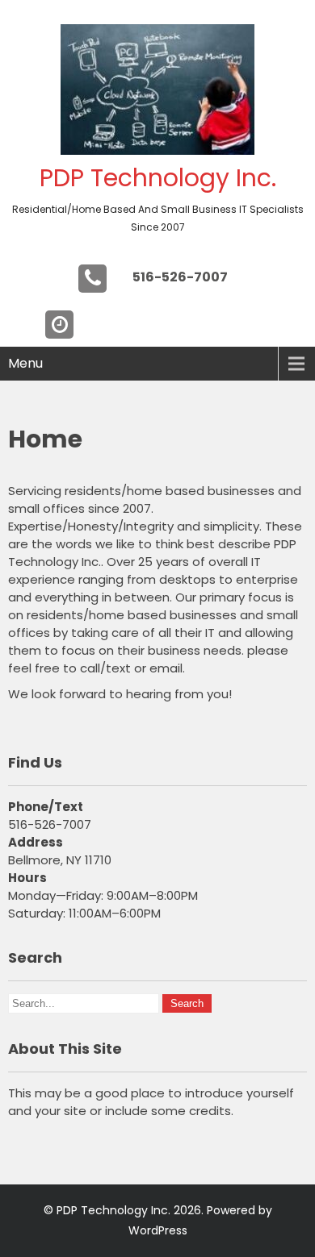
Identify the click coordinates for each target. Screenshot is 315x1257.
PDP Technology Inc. (158, 177)
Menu (25, 363)
